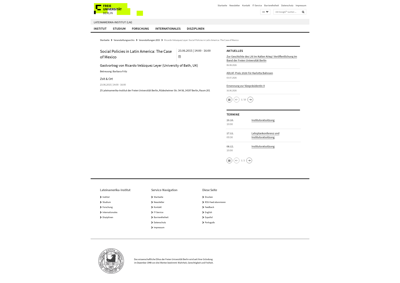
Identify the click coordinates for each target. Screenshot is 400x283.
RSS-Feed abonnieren (215, 202)
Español (209, 217)
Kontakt (246, 5)
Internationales (168, 28)
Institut (100, 28)
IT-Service (257, 5)
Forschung (140, 28)
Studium (119, 28)
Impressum (301, 5)
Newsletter (234, 5)
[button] (265, 12)
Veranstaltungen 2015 (149, 40)
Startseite (222, 5)
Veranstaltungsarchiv (124, 40)
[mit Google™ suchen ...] (303, 11)
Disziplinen (195, 28)
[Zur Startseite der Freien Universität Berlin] (117, 9)
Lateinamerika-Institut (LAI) (113, 22)
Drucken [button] (209, 196)
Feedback (209, 207)
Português (210, 222)
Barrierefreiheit (271, 5)
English (208, 212)
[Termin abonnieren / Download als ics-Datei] (196, 56)
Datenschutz (287, 5)
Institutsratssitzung (263, 120)
